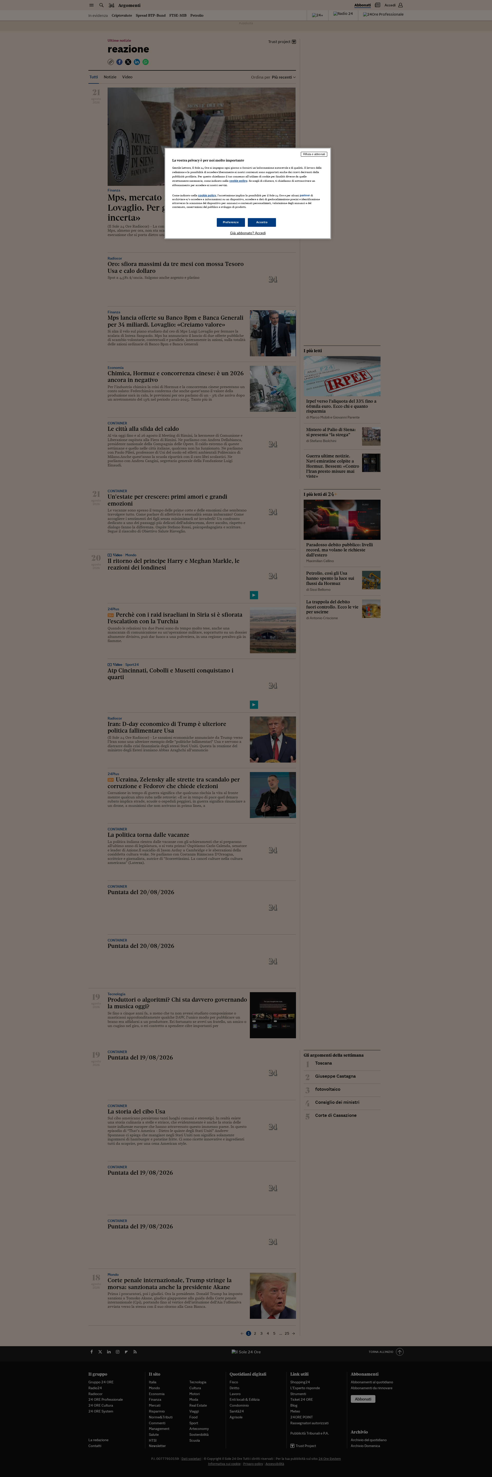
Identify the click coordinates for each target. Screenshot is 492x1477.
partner (305, 195)
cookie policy (238, 180)
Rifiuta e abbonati (314, 154)
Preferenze (231, 222)
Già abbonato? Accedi (248, 233)
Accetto (262, 222)
